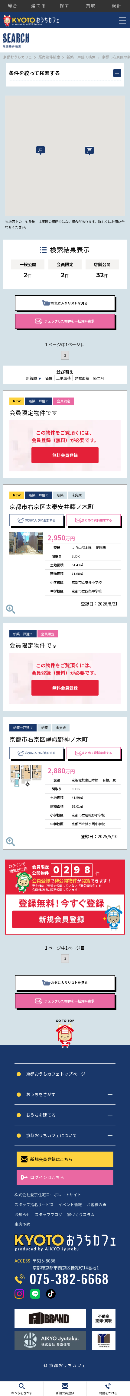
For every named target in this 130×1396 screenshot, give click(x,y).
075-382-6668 (69, 1278)
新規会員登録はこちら (51, 1159)
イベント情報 (70, 1204)
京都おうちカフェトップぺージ (55, 1074)
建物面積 (82, 378)
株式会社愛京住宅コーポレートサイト (48, 1194)
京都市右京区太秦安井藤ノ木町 (51, 506)
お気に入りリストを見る (69, 302)
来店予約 (22, 1224)
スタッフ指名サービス (34, 1204)
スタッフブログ (48, 1214)
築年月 (98, 378)
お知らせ (22, 1214)
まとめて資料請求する (97, 520)
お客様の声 (96, 1204)
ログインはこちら (47, 1177)
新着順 (31, 378)
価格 (48, 378)
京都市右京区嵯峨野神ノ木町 (48, 739)
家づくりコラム (81, 1214)
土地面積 (63, 378)
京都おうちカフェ (31, 21)
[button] (89, 151)
